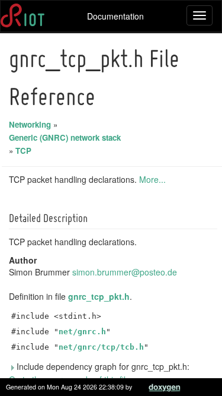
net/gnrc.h (82, 331)
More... (152, 179)
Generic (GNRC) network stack (65, 137)
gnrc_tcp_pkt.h (99, 296)
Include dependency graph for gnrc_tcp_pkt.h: (101, 366)
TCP (23, 150)
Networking (30, 124)
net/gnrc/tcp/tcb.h (101, 347)
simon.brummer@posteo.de (124, 272)
